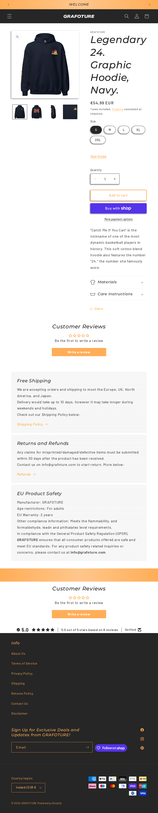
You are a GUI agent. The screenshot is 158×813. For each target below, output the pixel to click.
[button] (9, 16)
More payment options (119, 219)
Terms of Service (24, 663)
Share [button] (98, 308)
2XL (98, 140)
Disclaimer (19, 713)
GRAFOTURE (29, 803)
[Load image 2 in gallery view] (36, 112)
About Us (18, 653)
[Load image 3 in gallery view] (53, 112)
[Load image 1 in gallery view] (20, 112)
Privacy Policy (22, 673)
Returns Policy (22, 693)
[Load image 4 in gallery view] (70, 112)
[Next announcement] (149, 4)
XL (138, 130)
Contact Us (19, 703)
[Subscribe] (87, 747)
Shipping (117, 109)
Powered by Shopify (49, 803)
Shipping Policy (30, 424)
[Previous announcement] (8, 4)
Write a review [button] (78, 352)
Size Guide (98, 156)
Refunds (24, 474)
